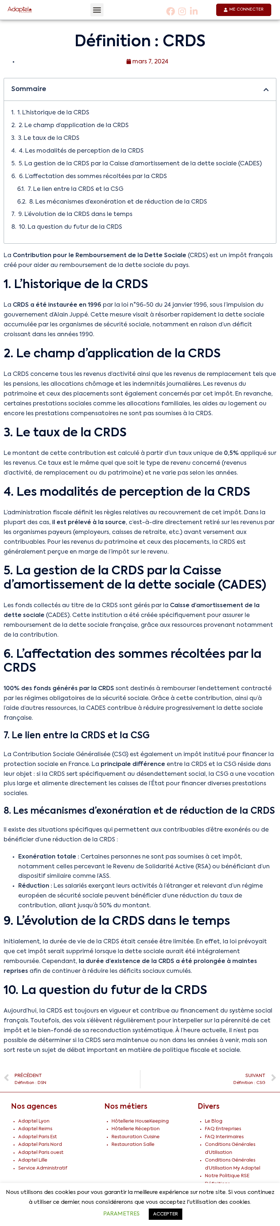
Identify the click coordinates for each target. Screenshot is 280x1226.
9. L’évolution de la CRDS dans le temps (75, 214)
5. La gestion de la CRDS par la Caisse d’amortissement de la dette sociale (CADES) (140, 164)
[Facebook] (171, 11)
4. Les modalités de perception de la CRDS (81, 151)
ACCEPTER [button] (165, 1214)
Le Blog (213, 1121)
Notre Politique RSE (227, 1176)
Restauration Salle (133, 1144)
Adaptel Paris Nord (40, 1144)
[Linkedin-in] (193, 11)
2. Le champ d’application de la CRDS (74, 126)
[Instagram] (182, 11)
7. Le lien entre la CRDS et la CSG (75, 189)
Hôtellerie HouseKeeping (140, 1121)
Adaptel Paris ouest (40, 1152)
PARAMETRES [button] (121, 1214)
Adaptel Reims (35, 1129)
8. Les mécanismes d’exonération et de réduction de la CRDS (118, 202)
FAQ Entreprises (223, 1129)
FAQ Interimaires (224, 1137)
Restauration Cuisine (136, 1137)
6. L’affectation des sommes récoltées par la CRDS (93, 177)
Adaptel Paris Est (37, 1137)
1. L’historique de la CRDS (53, 113)
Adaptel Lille (32, 1160)
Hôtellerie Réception (136, 1129)
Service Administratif (42, 1168)
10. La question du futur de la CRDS (70, 227)
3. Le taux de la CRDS (48, 138)
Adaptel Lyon (34, 1121)
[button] (97, 9)
